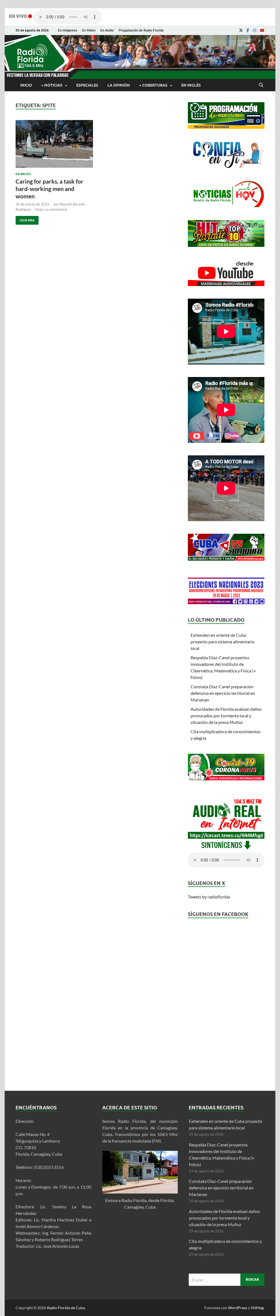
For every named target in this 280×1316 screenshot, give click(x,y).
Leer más (25, 219)
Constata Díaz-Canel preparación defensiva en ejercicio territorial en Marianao (223, 693)
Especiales (87, 85)
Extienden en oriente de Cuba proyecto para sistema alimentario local (223, 641)
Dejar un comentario (51, 209)
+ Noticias (51, 85)
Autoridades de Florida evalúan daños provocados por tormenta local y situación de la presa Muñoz (226, 715)
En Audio (107, 30)
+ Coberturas (153, 85)
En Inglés (191, 85)
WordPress (237, 1307)
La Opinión (118, 85)
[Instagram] (255, 30)
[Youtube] (262, 30)
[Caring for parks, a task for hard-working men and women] (54, 146)
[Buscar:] (226, 1280)
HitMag (257, 1307)
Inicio (26, 85)
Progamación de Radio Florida (141, 30)
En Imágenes (67, 30)
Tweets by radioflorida (209, 896)
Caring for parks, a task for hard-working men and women (49, 189)
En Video (88, 30)
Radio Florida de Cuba (66, 1307)
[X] (241, 30)
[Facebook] (247, 30)
